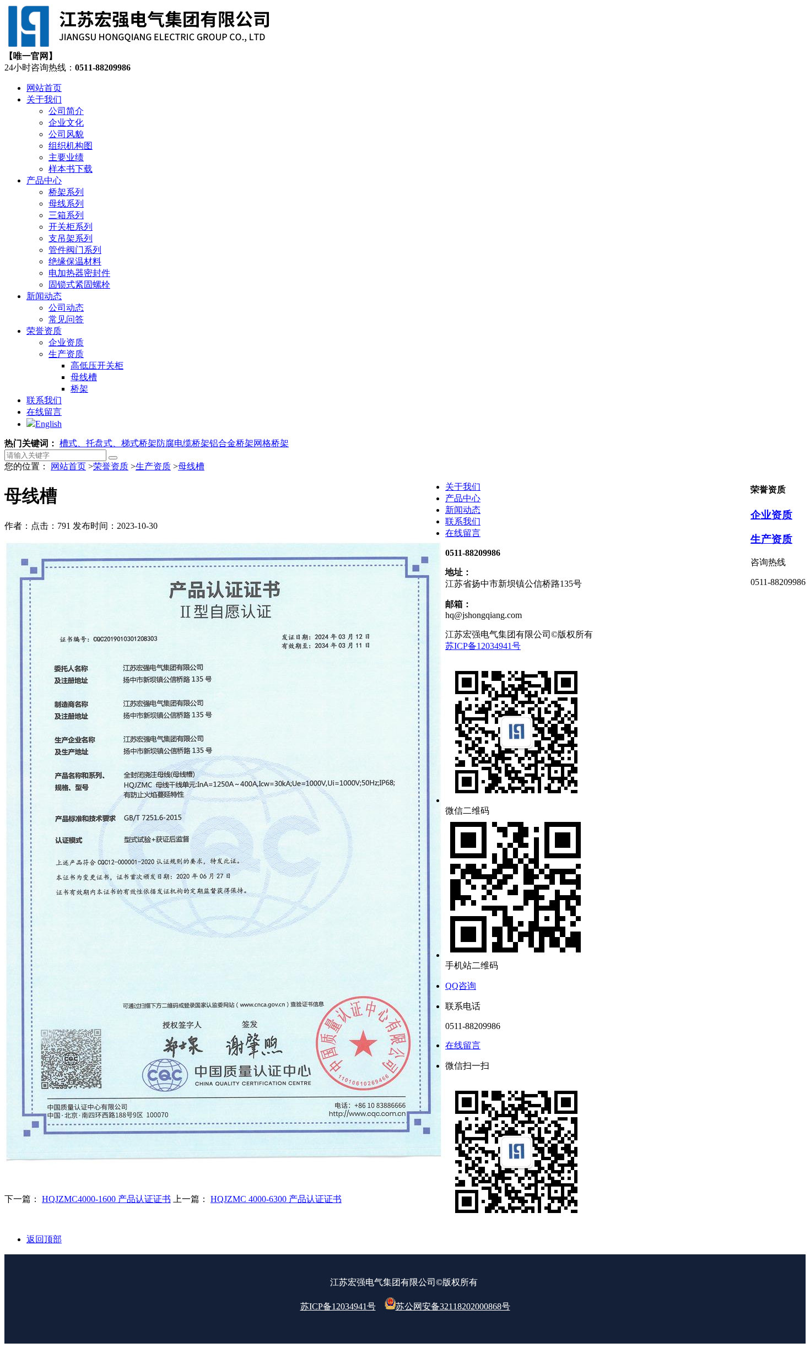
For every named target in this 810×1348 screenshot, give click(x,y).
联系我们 (462, 521)
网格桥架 (271, 443)
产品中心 (462, 498)
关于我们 (462, 486)
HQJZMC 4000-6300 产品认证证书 (276, 1199)
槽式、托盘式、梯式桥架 (108, 443)
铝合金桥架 (231, 443)
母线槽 (191, 466)
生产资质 (153, 466)
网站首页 (68, 466)
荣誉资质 (110, 466)
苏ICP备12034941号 (483, 646)
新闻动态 (462, 510)
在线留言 (462, 533)
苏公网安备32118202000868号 (453, 1306)
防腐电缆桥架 (182, 443)
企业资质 (771, 515)
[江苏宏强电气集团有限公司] (137, 45)
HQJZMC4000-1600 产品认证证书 (106, 1199)
